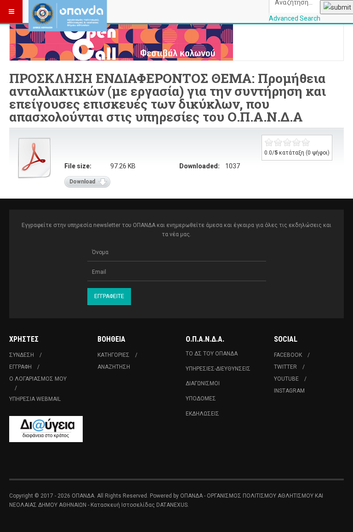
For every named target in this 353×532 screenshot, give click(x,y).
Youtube (286, 379)
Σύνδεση (21, 355)
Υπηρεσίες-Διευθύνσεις (218, 369)
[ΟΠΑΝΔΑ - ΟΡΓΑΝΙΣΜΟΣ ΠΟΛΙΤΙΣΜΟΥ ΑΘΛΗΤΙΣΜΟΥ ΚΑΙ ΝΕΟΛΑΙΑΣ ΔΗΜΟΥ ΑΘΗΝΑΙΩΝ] (67, 11)
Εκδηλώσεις (202, 413)
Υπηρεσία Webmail (35, 399)
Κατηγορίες (113, 355)
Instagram (289, 391)
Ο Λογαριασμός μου (38, 379)
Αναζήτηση (113, 367)
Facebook (288, 355)
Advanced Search (294, 18)
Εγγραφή (20, 367)
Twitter (285, 367)
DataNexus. (172, 505)
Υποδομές (201, 398)
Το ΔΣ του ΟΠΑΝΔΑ (212, 353)
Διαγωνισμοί (203, 383)
